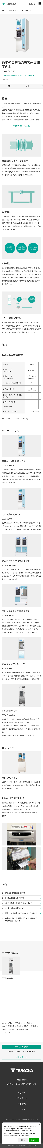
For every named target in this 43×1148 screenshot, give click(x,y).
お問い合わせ (21, 1098)
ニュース (21, 1109)
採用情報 (21, 1103)
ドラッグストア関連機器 (26, 75)
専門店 (17, 1023)
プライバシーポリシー (10, 1119)
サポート (21, 1092)
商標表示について (33, 1119)
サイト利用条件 (22, 1119)
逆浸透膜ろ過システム (9, 75)
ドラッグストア (28, 1023)
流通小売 (5, 79)
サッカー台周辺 (7, 1023)
